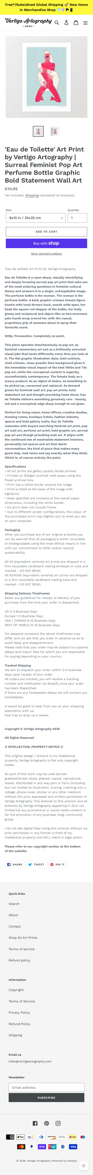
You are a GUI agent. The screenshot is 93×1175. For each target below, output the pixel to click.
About (13, 915)
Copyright (16, 990)
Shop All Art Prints (23, 938)
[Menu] (85, 22)
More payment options (46, 253)
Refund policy (19, 960)
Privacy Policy (19, 1012)
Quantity (73, 210)
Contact (15, 926)
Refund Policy (19, 1024)
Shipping (32, 195)
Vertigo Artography (38, 1160)
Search (14, 904)
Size (8, 210)
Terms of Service (22, 1001)
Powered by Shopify (64, 1160)
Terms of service (22, 949)
